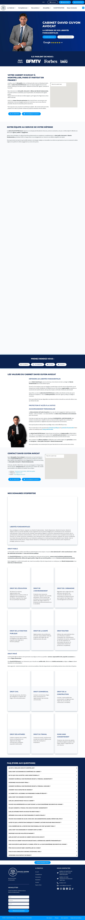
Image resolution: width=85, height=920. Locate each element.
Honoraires (38, 877)
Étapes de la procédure (76, 918)
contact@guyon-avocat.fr (19, 474)
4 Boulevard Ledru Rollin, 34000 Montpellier (25, 471)
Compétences (38, 874)
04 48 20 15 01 (19, 473)
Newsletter (37, 879)
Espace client (38, 885)
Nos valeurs (49, 918)
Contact (37, 882)
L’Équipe (56, 918)
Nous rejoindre (64, 918)
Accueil (37, 872)
